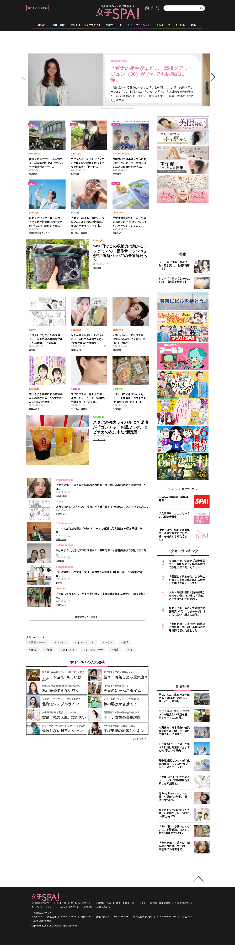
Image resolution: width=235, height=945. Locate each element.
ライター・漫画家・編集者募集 (154, 903)
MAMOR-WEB (121, 916)
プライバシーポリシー (42, 907)
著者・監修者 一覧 (125, 903)
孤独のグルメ (103, 916)
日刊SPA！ (37, 916)
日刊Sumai (86, 916)
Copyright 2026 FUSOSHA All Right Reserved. (54, 925)
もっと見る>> (139, 738)
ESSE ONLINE (68, 916)
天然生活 (51, 916)
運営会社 (87, 907)
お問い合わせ (103, 907)
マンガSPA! (187, 916)
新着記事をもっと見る (86, 616)
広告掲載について (40, 903)
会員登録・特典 (103, 903)
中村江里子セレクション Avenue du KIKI (154, 916)
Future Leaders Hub (41, 920)
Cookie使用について (68, 907)
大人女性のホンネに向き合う (117, 6)
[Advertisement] (117, 42)
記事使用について (184, 903)
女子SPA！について (81, 903)
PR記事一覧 (60, 903)
